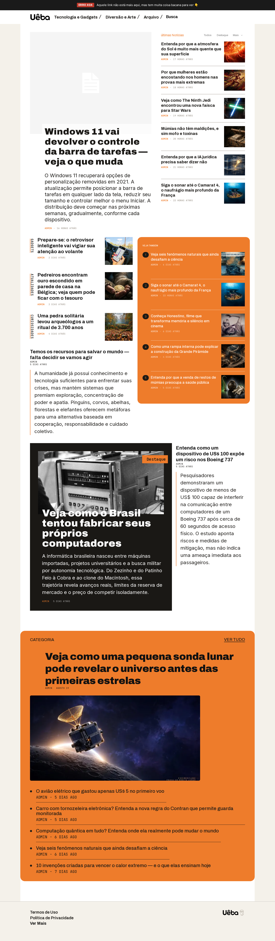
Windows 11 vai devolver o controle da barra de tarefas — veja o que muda (96, 146)
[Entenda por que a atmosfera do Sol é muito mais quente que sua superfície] (234, 51)
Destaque (222, 35)
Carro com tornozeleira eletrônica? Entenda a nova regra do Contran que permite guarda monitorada (134, 811)
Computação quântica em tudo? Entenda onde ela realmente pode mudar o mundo (127, 830)
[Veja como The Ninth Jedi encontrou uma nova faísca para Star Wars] (234, 108)
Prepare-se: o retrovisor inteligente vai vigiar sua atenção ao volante (66, 245)
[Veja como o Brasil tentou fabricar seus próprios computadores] (101, 482)
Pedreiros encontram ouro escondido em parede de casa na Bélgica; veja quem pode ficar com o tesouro (66, 286)
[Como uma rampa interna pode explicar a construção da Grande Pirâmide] (233, 356)
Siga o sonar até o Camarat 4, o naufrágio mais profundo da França (190, 190)
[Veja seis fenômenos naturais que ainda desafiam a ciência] (233, 264)
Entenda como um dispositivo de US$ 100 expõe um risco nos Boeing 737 (210, 453)
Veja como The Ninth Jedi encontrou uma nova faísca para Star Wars (188, 105)
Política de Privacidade (51, 918)
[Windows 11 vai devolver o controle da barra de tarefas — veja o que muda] (90, 83)
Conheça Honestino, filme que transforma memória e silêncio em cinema (180, 321)
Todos (207, 35)
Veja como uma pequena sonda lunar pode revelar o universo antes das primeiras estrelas (139, 668)
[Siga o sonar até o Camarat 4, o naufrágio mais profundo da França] (234, 193)
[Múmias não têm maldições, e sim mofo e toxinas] (234, 136)
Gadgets (31, 246)
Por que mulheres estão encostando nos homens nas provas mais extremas (189, 77)
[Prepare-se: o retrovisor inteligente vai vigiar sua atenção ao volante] (119, 251)
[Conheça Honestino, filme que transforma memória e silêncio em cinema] (233, 325)
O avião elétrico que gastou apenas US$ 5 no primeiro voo (100, 791)
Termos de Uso (44, 912)
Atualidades (31, 285)
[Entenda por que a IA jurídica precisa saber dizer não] (234, 164)
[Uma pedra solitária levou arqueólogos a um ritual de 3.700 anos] (119, 327)
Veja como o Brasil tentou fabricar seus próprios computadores (96, 528)
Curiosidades (31, 327)
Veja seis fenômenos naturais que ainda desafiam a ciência (101, 848)
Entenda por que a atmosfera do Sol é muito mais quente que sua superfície (191, 49)
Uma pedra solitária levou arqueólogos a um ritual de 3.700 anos (65, 321)
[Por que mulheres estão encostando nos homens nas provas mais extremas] (234, 80)
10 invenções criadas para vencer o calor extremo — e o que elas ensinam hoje (123, 865)
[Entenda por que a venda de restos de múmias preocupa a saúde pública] (233, 387)
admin (48, 228)
